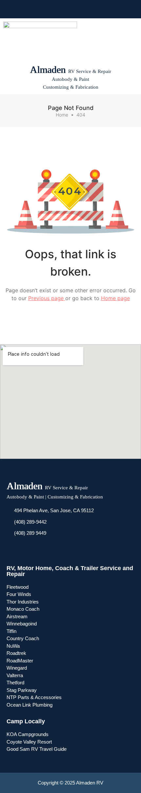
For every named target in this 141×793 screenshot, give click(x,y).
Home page (115, 298)
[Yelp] (76, 9)
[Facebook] (53, 9)
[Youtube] (64, 9)
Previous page (46, 298)
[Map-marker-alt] (88, 9)
